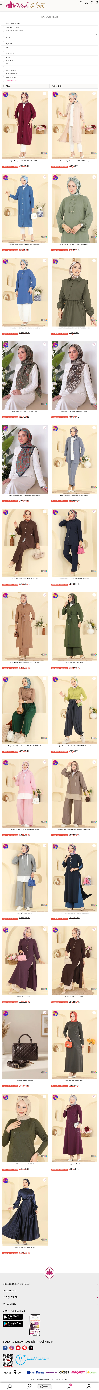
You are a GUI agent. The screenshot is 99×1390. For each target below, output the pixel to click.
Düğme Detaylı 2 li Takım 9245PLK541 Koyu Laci (74, 578)
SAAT (7, 47)
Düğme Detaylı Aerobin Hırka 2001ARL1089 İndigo (25, 244)
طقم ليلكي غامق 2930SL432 (24, 996)
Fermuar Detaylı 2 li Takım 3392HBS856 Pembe (25, 829)
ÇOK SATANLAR (11, 77)
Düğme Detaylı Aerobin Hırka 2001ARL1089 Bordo (25, 161)
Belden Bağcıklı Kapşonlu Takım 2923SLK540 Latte (24, 662)
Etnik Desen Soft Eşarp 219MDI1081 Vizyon (74, 411)
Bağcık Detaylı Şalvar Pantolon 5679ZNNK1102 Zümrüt (24, 746)
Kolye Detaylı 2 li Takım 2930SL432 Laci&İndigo (74, 913)
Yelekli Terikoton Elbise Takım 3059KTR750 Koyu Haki (74, 328)
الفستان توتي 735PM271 (74, 1163)
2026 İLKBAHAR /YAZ (12, 27)
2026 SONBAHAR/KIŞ (13, 24)
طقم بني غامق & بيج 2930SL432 (74, 996)
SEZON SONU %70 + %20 (14, 30)
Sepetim (69, 1386)
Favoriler (29, 1388)
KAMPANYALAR (11, 80)
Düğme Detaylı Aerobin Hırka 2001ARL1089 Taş (74, 161)
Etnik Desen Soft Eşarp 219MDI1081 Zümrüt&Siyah (24, 495)
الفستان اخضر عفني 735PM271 (25, 1163)
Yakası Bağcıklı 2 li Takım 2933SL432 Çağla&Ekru (74, 244)
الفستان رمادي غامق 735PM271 (74, 1080)
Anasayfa (10, 1388)
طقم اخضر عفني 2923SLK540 (74, 662)
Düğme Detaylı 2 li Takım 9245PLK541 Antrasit (74, 495)
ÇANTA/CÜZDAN (11, 74)
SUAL (7, 64)
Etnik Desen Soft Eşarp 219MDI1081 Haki (24, 411)
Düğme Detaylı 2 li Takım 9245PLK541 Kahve (24, 578)
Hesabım (89, 1388)
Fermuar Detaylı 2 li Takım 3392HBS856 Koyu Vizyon (74, 829)
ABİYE (8, 57)
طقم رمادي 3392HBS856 (24, 913)
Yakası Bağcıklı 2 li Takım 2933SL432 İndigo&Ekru (25, 328)
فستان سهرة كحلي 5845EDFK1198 (25, 1247)
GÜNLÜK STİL (10, 60)
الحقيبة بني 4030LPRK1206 (25, 1080)
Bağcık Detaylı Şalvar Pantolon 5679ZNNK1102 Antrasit (74, 746)
